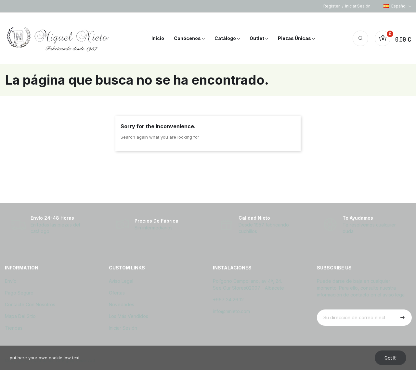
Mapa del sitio (20, 316)
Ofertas (117, 292)
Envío (11, 281)
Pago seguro (19, 292)
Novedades (121, 304)
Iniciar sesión (123, 328)
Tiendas (13, 328)
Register (332, 6)
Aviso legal (121, 281)
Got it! (390, 358)
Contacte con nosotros (30, 304)
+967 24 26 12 (228, 299)
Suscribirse (402, 317)
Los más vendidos (128, 316)
